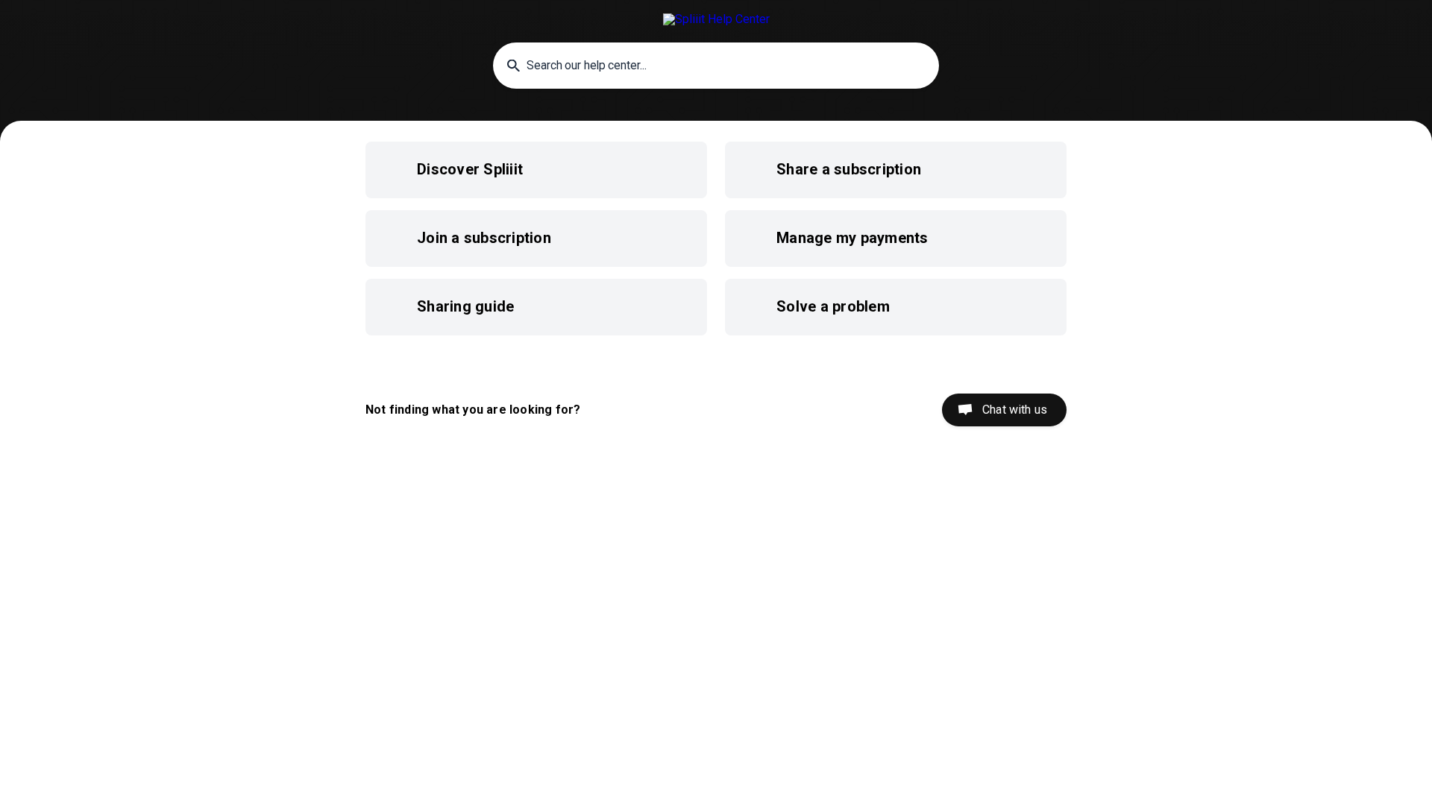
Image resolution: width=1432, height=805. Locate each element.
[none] (716, 19)
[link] (536, 170)
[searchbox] (716, 65)
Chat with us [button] (1014, 409)
